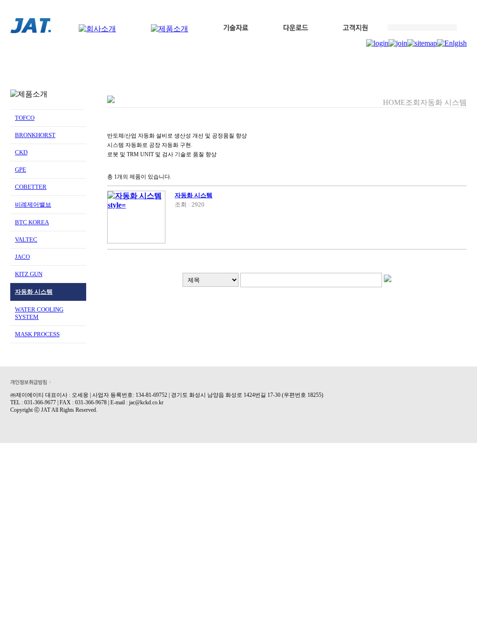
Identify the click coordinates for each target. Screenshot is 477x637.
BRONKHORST (35, 135)
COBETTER (31, 186)
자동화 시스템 (34, 291)
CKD (21, 152)
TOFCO (24, 117)
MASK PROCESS (37, 334)
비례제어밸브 (33, 204)
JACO (22, 256)
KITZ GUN (28, 273)
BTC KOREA (32, 222)
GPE (20, 169)
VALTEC (26, 239)
